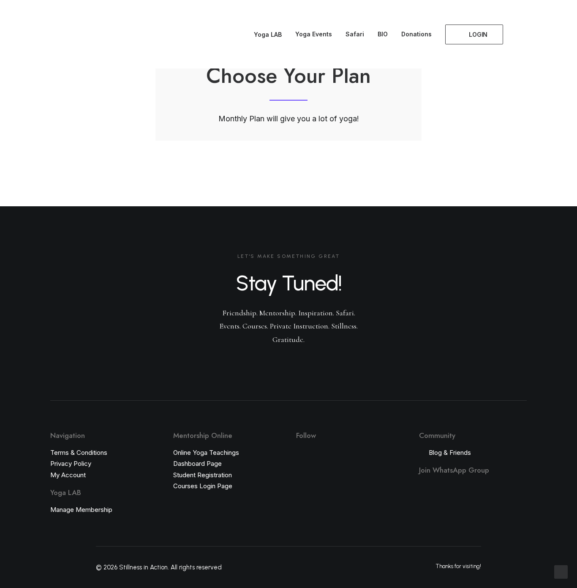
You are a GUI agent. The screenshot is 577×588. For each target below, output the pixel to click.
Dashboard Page (197, 463)
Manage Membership (81, 510)
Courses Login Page (202, 486)
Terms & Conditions (78, 453)
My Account (68, 475)
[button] (519, 34)
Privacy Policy (70, 463)
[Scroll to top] (561, 571)
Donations (416, 34)
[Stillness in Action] (33, 34)
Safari (355, 34)
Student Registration (202, 475)
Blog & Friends (450, 453)
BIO (383, 34)
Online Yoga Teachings (206, 453)
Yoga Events (313, 34)
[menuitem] (264, 34)
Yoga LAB (268, 34)
